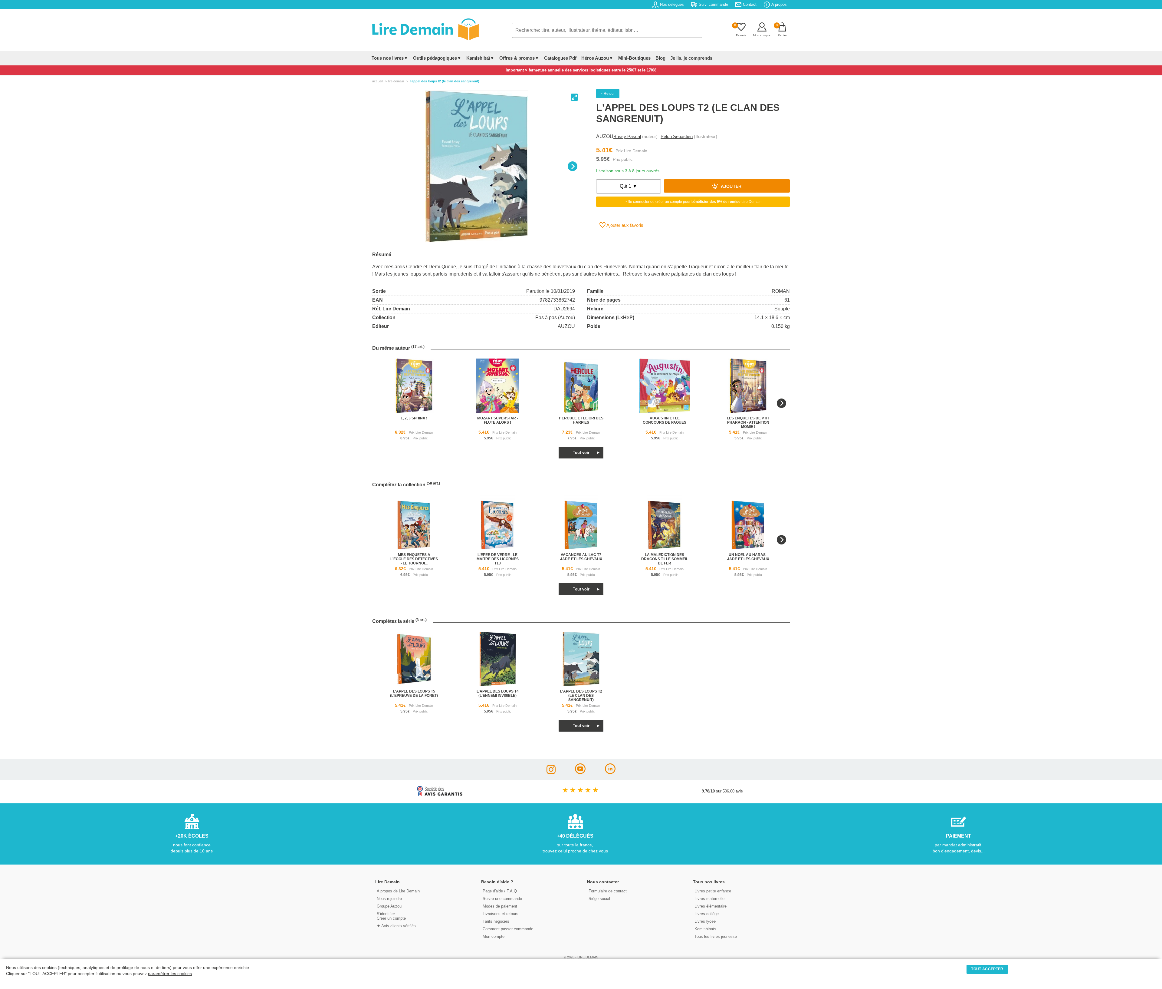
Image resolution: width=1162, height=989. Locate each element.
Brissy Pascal (627, 136)
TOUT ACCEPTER (987, 969)
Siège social (599, 898)
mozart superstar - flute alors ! (497, 420)
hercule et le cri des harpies (581, 420)
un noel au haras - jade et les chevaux (748, 557)
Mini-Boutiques (634, 58)
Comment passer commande (508, 929)
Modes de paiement (500, 906)
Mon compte (493, 936)
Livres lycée (705, 921)
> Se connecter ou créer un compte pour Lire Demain (693, 202)
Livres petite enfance (712, 891)
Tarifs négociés (496, 921)
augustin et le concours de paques (664, 420)
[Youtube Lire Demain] (580, 772)
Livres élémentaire (710, 906)
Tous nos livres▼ (390, 58)
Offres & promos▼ (519, 58)
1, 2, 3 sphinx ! (414, 418)
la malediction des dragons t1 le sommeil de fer (664, 559)
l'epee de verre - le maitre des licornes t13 (498, 559)
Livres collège (706, 913)
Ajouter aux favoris (624, 225)
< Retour (608, 93)
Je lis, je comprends (691, 58)
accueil (377, 81)
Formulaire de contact (608, 891)
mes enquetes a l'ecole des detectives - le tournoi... (414, 559)
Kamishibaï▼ (480, 58)
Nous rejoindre (389, 898)
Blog (660, 58)
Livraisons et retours (500, 913)
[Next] (572, 166)
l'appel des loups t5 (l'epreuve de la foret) (414, 693)
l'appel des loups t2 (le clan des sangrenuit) (581, 695)
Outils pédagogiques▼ (437, 58)
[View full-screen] (574, 97)
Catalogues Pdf (560, 58)
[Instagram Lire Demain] (551, 772)
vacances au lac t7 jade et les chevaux (581, 557)
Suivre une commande (502, 898)
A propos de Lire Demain (398, 891)
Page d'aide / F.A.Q (500, 891)
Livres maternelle (709, 898)
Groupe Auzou (389, 906)
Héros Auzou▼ (597, 58)
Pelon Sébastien (677, 136)
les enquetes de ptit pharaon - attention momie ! (748, 422)
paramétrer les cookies (170, 973)
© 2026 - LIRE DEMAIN (581, 957)
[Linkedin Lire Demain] (610, 772)
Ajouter (731, 186)
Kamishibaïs (705, 929)
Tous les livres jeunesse (715, 936)
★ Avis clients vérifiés (396, 926)
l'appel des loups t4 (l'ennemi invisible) (498, 693)
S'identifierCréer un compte (391, 916)
